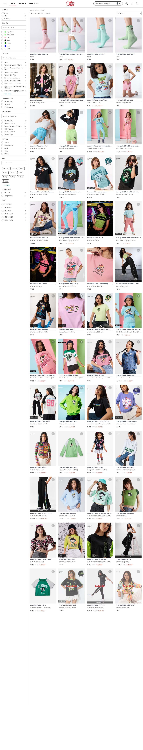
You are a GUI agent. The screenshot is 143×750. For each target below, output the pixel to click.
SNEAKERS (33, 3)
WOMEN (22, 3)
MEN (13, 3)
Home (31, 10)
